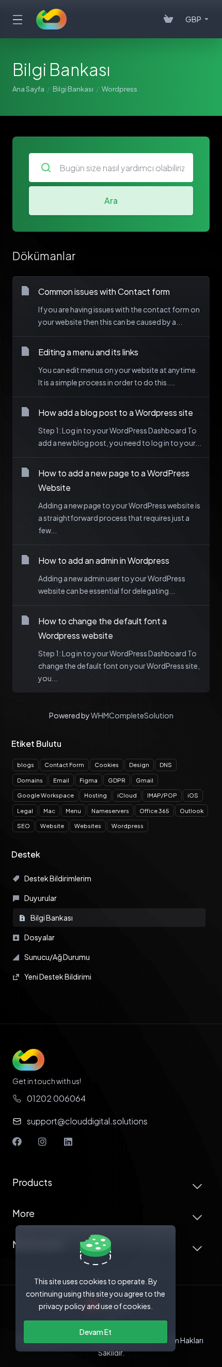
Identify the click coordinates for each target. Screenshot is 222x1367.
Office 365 (154, 810)
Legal (25, 810)
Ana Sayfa (28, 89)
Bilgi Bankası (73, 89)
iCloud (127, 795)
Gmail (144, 780)
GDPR (116, 780)
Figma (89, 780)
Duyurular (40, 898)
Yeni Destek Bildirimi (57, 976)
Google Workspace (45, 795)
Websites (87, 825)
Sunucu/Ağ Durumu (56, 957)
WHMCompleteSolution (132, 715)
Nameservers (110, 810)
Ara (111, 200)
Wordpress (128, 825)
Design (139, 764)
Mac (49, 810)
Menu (73, 810)
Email (61, 780)
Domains (30, 780)
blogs (25, 764)
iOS (192, 795)
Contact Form (64, 764)
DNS (166, 764)
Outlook (191, 810)
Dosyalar (39, 937)
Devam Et (96, 1331)
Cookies (106, 764)
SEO (23, 825)
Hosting (95, 795)
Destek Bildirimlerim (57, 878)
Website (52, 825)
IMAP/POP (162, 795)
